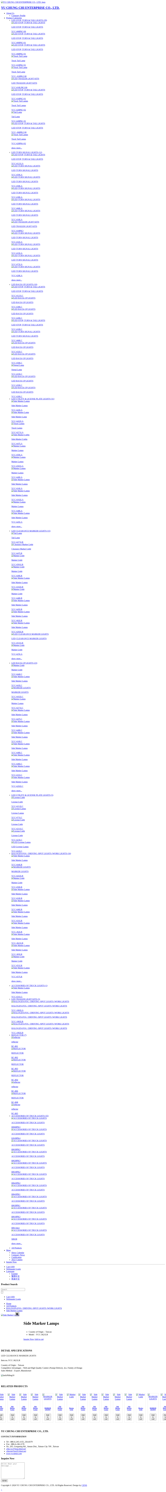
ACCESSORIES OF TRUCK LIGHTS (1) (29, 985)
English (14, 1274)
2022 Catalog (16, 1260)
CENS (84, 1485)
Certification (16, 1257)
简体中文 (15, 1279)
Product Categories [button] (14, 18)
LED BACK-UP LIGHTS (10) (24, 284)
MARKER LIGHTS (47, 1408)
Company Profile (18, 15)
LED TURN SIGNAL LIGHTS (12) (26, 152)
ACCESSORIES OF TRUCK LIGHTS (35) (30, 1116)
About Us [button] (10, 13)
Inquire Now (11, 1262)
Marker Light (71, 1408)
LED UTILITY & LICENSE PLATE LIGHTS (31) (32, 399)
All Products (16, 1248)
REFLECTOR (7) (18, 1035)
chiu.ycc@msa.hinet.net (16, 1449)
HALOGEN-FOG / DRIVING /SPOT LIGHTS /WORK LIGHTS (34, 1308)
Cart (10, 1267)
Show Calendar (17, 1253)
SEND (4, 1481)
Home (8, 1303)
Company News (18, 1255)
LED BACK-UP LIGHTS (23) (24, 663)
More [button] (8, 1250)
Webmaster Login (13, 1269)
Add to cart (39, 1339)
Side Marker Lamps (14, 1310)
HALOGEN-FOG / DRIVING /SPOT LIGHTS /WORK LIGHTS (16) (41, 853)
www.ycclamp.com (14, 1453)
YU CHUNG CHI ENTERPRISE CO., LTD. (30, 7)
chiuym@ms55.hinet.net (16, 1451)
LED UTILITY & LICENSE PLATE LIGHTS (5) (32, 795)
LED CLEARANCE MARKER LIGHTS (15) (30, 531)
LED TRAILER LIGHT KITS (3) (25, 999)
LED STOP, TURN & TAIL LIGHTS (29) (29, 20)
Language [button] (10, 1271)
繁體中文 (15, 1276)
